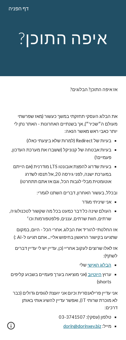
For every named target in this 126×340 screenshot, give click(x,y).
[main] (63, 37)
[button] (11, 328)
